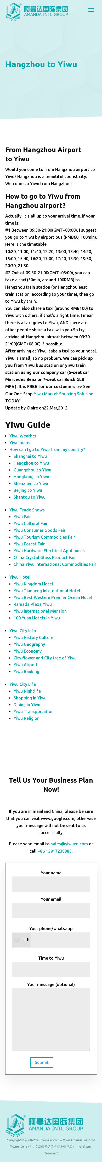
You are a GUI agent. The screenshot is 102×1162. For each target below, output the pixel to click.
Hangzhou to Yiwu (31, 463)
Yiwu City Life (22, 684)
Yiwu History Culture (33, 637)
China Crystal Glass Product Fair (45, 557)
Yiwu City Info (22, 630)
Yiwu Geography (29, 644)
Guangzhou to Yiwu (32, 470)
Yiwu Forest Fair (29, 544)
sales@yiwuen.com (69, 843)
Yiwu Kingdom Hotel (33, 584)
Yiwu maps (19, 442)
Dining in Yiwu (27, 704)
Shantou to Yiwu (30, 497)
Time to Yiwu (51, 958)
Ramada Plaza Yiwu (33, 604)
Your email (51, 899)
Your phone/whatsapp (48, 934)
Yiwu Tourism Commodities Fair (44, 537)
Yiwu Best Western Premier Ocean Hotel (53, 597)
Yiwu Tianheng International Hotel (47, 590)
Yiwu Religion (26, 718)
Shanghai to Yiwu (30, 456)
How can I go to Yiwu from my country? (47, 449)
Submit (42, 1062)
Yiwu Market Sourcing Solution (63, 393)
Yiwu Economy (28, 651)
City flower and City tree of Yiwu (45, 658)
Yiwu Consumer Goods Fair (39, 530)
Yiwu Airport (26, 664)
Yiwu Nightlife (27, 691)
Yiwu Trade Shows (27, 510)
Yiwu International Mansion (40, 611)
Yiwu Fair (22, 516)
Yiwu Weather (22, 436)
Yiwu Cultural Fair (31, 523)
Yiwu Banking (26, 671)
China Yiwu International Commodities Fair (55, 564)
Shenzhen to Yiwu (31, 483)
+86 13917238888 (55, 851)
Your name (51, 872)
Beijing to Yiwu (28, 490)
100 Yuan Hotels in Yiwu (37, 618)
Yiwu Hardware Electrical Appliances (49, 550)
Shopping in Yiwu (30, 698)
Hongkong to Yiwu (31, 476)
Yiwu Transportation (34, 711)
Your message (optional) (51, 984)
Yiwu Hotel (20, 577)
